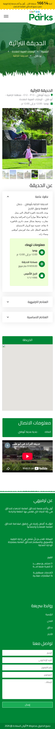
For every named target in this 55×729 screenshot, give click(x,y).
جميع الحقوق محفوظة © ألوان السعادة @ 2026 (27, 726)
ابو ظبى (38, 55)
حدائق (50, 627)
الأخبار (50, 634)
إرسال (27, 704)
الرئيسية (45, 51)
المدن (50, 621)
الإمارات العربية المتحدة (23, 51)
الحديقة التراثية (20, 55)
